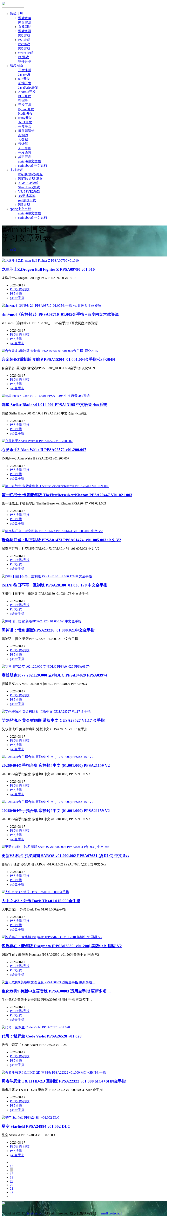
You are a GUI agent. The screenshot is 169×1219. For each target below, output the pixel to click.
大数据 (23, 139)
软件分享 (24, 61)
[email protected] (111, 1213)
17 (11, 1173)
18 (11, 1177)
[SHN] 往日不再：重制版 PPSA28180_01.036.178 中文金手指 (54, 585)
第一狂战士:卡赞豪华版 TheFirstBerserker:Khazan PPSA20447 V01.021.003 (67, 495)
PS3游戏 (24, 40)
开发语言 (24, 152)
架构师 (23, 135)
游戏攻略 (24, 18)
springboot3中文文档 (32, 165)
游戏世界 (16, 13)
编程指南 (16, 66)
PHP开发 (24, 96)
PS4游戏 (24, 44)
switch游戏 (25, 53)
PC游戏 (23, 57)
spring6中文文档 (29, 161)
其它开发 (24, 157)
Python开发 (26, 109)
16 (11, 1170)
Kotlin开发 (25, 113)
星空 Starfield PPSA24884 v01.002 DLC (36, 1126)
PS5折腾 (16, 293)
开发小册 (24, 70)
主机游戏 (16, 170)
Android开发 (27, 92)
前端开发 (24, 83)
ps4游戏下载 (27, 200)
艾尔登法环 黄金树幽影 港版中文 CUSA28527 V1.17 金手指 (53, 720)
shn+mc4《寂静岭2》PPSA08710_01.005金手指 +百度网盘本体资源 (60, 314)
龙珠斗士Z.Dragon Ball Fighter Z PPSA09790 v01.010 (48, 269)
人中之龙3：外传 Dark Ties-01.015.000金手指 (41, 901)
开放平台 (24, 126)
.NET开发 (25, 122)
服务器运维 (26, 131)
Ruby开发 (25, 118)
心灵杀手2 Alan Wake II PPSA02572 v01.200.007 (44, 449)
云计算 (23, 144)
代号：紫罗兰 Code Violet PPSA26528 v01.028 (42, 1036)
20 (11, 1185)
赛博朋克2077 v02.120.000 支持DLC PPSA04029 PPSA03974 (54, 675)
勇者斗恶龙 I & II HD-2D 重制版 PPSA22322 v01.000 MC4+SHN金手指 (64, 1081)
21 (11, 1188)
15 (11, 1166)
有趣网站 (24, 26)
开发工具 (24, 105)
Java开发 (24, 74)
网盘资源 (24, 22)
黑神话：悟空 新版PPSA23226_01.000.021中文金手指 (48, 630)
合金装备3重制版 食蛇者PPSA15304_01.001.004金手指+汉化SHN (58, 359)
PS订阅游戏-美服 (30, 174)
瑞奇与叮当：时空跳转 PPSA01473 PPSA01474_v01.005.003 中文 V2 (61, 540)
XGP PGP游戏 (28, 183)
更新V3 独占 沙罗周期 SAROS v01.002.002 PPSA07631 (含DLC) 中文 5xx (65, 855)
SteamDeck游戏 (29, 187)
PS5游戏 (24, 48)
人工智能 (24, 148)
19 (11, 1181)
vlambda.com (34, 1213)
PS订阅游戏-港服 (30, 178)
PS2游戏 (24, 35)
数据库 (23, 100)
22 (11, 1192)
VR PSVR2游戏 (29, 191)
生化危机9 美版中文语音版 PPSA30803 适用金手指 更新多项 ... (56, 991)
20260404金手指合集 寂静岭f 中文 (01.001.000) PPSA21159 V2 (56, 765)
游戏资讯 (24, 31)
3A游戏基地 (26, 196)
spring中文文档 (20, 209)
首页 (13, 249)
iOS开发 (24, 79)
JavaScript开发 (28, 87)
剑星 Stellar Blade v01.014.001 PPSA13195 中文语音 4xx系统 (54, 404)
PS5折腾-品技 (19, 289)
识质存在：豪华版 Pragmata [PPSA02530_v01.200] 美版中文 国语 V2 (62, 946)
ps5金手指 (17, 298)
